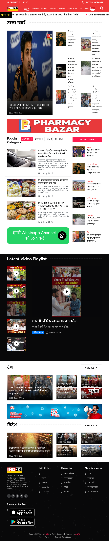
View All (90, 368)
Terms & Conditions (63, 537)
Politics (36, 356)
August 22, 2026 (19, 2)
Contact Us (46, 491)
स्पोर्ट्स (49, 139)
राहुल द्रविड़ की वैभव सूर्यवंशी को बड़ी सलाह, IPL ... (93, 153)
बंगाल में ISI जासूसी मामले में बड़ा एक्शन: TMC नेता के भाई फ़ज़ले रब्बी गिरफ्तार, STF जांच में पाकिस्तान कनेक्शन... (72, 70)
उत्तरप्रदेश (53, 9)
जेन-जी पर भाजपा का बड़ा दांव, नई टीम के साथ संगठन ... (94, 238)
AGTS (77, 534)
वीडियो (44, 478)
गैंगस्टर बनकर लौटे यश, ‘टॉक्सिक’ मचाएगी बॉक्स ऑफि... (94, 170)
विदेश (87, 9)
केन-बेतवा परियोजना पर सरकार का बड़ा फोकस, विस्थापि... (93, 187)
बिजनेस (66, 491)
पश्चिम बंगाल (72, 9)
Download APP (94, 2)
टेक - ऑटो (59, 139)
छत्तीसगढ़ (44, 9)
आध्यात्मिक (39, 139)
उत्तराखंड (62, 9)
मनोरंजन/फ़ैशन (92, 164)
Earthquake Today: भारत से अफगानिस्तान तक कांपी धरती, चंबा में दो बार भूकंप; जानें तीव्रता (90, 390)
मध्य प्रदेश (35, 9)
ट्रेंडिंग (89, 473)
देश (81, 9)
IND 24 (46, 534)
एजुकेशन (91, 478)
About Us (45, 487)
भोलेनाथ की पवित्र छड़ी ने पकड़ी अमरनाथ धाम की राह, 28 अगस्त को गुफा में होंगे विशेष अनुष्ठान (91, 377)
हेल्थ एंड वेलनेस (93, 487)
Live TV (44, 482)
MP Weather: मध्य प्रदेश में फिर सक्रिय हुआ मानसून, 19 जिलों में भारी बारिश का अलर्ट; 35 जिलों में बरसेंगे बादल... (97, 67)
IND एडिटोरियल (93, 491)
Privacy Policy (44, 537)
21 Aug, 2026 (46, 173)
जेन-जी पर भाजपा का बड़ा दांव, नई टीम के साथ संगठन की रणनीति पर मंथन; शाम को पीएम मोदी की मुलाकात (28, 390)
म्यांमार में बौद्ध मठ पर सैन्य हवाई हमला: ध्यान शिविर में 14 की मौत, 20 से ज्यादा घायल (91, 434)
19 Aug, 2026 (46, 196)
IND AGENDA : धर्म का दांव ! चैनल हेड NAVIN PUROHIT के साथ (65, 322)
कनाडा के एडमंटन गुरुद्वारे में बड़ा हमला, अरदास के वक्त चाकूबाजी (91, 447)
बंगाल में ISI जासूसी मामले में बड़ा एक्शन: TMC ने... (93, 204)
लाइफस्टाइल (27, 139)
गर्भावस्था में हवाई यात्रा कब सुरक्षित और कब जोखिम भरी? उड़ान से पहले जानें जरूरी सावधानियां (52, 153)
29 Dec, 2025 (51, 356)
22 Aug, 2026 (17, 112)
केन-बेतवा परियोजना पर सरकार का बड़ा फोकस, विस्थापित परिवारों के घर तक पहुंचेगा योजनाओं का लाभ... (96, 43)
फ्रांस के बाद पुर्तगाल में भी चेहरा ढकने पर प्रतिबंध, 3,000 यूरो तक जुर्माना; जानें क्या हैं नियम (66, 447)
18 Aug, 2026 (46, 222)
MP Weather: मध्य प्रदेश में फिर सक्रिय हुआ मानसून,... (93, 221)
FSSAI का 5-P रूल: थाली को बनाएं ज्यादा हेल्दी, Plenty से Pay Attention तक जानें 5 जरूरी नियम (53, 206)
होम (28, 9)
